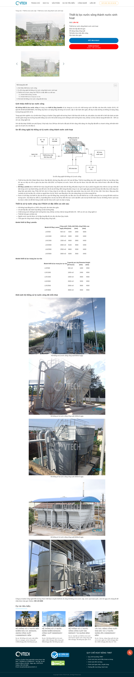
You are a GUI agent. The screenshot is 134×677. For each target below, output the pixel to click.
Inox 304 (52, 123)
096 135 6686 (38, 601)
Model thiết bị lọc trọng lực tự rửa (30, 96)
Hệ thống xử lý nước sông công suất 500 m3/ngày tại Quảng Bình (79, 631)
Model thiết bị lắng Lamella (29, 94)
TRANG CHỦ (35, 3)
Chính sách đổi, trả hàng (95, 662)
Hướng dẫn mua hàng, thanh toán (98, 667)
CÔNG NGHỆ (82, 3)
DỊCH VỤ (46, 3)
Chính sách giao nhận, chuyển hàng (98, 664)
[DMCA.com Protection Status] (67, 663)
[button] (114, 85)
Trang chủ (18, 10)
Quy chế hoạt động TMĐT (95, 656)
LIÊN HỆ (93, 3)
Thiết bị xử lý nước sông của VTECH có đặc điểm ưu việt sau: (36, 92)
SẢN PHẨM (56, 3)
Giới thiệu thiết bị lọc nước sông (27, 88)
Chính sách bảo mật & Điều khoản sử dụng (100, 659)
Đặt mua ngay (93, 40)
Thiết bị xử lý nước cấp (29, 10)
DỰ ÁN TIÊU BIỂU (69, 3)
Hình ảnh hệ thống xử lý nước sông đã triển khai (32, 99)
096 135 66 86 (108, 3)
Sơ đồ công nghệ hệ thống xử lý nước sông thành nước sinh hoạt (37, 90)
